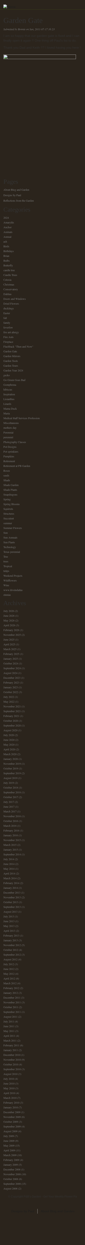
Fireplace (8, 341)
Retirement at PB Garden (16, 466)
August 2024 (10, 673)
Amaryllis (8, 222)
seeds (6, 475)
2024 (6, 217)
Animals (7, 232)
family (6, 322)
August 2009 (10, 1131)
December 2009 (11, 1112)
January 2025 (10, 658)
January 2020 (10, 759)
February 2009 (11, 1160)
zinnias (7, 594)
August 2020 (10, 730)
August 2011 (10, 1016)
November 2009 (12, 1117)
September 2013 (12, 907)
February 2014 (11, 883)
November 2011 (12, 1002)
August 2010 (10, 1074)
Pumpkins (8, 456)
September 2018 (12, 792)
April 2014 (9, 873)
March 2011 (10, 1040)
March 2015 (10, 845)
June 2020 (9, 739)
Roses (6, 470)
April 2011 (9, 1035)
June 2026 (9, 615)
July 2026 (8, 611)
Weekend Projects (12, 575)
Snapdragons (10, 494)
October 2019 (10, 768)
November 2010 (12, 1059)
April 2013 (9, 930)
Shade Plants (10, 489)
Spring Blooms (11, 504)
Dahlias (7, 294)
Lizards (7, 404)
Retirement (9, 461)
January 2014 (10, 887)
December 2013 (11, 892)
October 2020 (10, 720)
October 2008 (10, 1179)
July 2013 (8, 916)
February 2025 (11, 654)
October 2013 (10, 902)
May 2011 (9, 1031)
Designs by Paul (12, 195)
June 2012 (9, 969)
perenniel (8, 437)
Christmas (8, 284)
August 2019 (10, 778)
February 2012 (11, 988)
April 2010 (9, 1093)
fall (5, 318)
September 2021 (12, 711)
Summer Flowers (12, 528)
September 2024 (12, 668)
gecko (6, 375)
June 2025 (9, 639)
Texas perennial (11, 552)
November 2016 (12, 816)
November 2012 (12, 945)
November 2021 (12, 706)
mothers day (10, 427)
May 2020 (9, 744)
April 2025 (9, 644)
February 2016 (11, 830)
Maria (6, 413)
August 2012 (10, 959)
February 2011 (11, 1045)
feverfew (8, 327)
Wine (6, 585)
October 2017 (10, 797)
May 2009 (9, 1145)
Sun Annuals (10, 537)
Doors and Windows (14, 299)
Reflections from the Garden (18, 200)
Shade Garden (11, 485)
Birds (6, 246)
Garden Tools (10, 361)
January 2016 (10, 835)
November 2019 (12, 763)
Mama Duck (10, 408)
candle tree (9, 270)
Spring (7, 499)
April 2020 (9, 749)
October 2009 (10, 1121)
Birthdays (8, 251)
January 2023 (10, 687)
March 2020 (10, 754)
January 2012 (10, 992)
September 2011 (12, 1012)
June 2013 (9, 921)
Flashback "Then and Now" (18, 346)
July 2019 (8, 782)
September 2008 (12, 1183)
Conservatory (10, 289)
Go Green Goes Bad (14, 380)
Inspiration (9, 394)
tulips (6, 571)
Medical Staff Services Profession (21, 418)
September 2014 (12, 854)
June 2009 (9, 1140)
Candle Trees (10, 275)
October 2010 (10, 1064)
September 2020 (12, 725)
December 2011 (11, 997)
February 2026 (11, 630)
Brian (6, 256)
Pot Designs (10, 446)
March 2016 (10, 825)
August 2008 (10, 1188)
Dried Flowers (11, 303)
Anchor (7, 227)
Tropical (7, 566)
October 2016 (10, 821)
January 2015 (10, 849)
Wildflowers (10, 580)
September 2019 (12, 773)
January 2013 (10, 940)
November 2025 (12, 634)
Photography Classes (14, 442)
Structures (8, 513)
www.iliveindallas (13, 590)
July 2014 (8, 859)
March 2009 (10, 1155)
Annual (7, 236)
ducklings (8, 308)
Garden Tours (10, 365)
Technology (9, 547)
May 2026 (9, 620)
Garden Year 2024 (13, 370)
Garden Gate (10, 351)
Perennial (8, 432)
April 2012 (9, 978)
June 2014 (9, 864)
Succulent (8, 518)
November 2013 (12, 897)
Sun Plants (9, 542)
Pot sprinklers (10, 451)
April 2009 (9, 1150)
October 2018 (10, 787)
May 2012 (9, 973)
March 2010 (10, 1098)
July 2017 (8, 802)
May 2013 (9, 926)
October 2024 (10, 663)
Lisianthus (9, 399)
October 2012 (10, 950)
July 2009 (8, 1136)
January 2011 (10, 1050)
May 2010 (9, 1088)
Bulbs (6, 260)
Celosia (7, 279)
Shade (6, 480)
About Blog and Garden (16, 189)
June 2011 (9, 1026)
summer (7, 523)
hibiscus (7, 389)
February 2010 (11, 1102)
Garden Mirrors (11, 356)
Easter (6, 313)
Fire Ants (8, 337)
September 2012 (12, 954)
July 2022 (8, 697)
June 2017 (9, 806)
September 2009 (12, 1126)
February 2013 (11, 935)
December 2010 (11, 1055)
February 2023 (11, 682)
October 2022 (10, 692)
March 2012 (10, 983)
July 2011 (8, 1021)
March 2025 (10, 649)
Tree (5, 556)
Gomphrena (9, 384)
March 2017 (10, 811)
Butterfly (8, 265)
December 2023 (11, 677)
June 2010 (9, 1083)
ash (5, 241)
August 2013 (10, 911)
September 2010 (12, 1069)
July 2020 (8, 735)
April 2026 (9, 625)
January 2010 (10, 1107)
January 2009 (10, 1164)
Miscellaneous (11, 423)
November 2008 (12, 1174)
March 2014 (10, 878)
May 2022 (9, 701)
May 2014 (9, 868)
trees (5, 561)
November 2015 (12, 840)
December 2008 (11, 1169)
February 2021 (11, 716)
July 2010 (8, 1078)
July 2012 (8, 964)
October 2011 (10, 1007)
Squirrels (8, 509)
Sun (5, 532)
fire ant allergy (11, 332)
